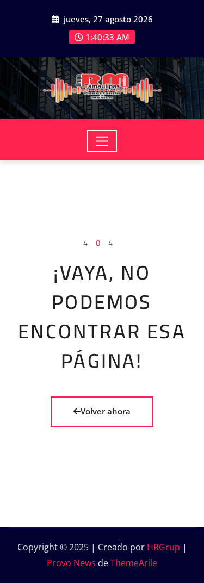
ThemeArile (133, 563)
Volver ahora (106, 411)
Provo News (71, 563)
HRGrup (163, 547)
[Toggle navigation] (102, 141)
